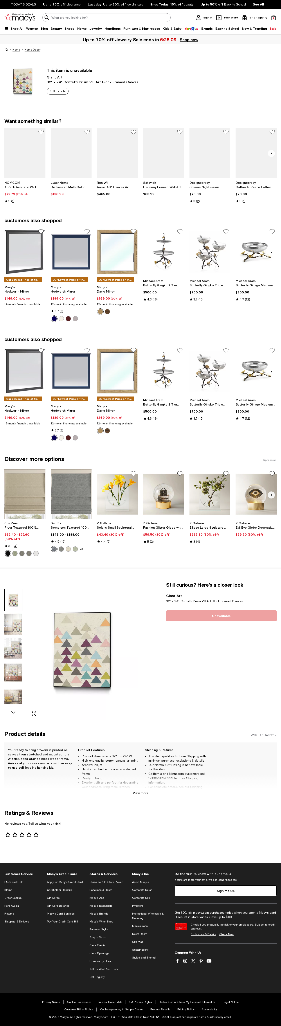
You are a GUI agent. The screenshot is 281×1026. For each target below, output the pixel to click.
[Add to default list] (41, 132)
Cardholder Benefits (59, 889)
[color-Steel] (22, 553)
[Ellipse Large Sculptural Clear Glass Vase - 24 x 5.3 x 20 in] (210, 494)
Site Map (137, 941)
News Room (139, 933)
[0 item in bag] (273, 17)
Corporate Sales (142, 889)
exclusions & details (190, 760)
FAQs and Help (13, 882)
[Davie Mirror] (117, 252)
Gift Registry (97, 977)
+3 (81, 549)
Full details (58, 91)
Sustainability (140, 949)
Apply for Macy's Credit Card (65, 882)
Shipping (196, 787)
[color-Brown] (68, 318)
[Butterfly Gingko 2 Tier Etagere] (163, 252)
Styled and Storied (144, 957)
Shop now (189, 39)
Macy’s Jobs (140, 926)
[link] (24, 191)
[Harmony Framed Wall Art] (163, 153)
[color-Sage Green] (75, 549)
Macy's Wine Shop (101, 921)
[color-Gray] (61, 549)
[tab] (13, 600)
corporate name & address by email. (209, 1017)
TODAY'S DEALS (23, 4)
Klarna (8, 889)
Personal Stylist (99, 929)
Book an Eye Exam (101, 961)
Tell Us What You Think (104, 969)
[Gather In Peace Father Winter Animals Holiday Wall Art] (256, 153)
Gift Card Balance (58, 905)
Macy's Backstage (101, 905)
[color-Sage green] (15, 553)
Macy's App (97, 897)
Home (16, 49)
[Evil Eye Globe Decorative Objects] (256, 494)
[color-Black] (8, 553)
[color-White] (61, 318)
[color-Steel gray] (29, 553)
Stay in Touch (98, 937)
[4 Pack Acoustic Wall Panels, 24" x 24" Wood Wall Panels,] (24, 153)
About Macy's (140, 882)
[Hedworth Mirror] (24, 252)
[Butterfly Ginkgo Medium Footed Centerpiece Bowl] (256, 252)
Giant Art (55, 77)
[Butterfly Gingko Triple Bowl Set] (210, 252)
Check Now (226, 934)
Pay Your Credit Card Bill (62, 921)
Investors (137, 905)
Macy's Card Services (60, 913)
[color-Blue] (54, 318)
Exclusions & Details (203, 934)
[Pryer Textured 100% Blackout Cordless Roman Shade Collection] (24, 494)
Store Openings (99, 953)
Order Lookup (13, 897)
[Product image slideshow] (83, 651)
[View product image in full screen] (33, 713)
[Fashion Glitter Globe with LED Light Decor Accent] (163, 494)
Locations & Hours (101, 889)
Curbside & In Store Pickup (106, 882)
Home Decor (32, 49)
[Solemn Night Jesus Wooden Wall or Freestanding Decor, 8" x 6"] (210, 153)
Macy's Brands (99, 913)
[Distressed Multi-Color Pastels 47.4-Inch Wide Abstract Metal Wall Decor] (71, 153)
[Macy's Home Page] (19, 17)
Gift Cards (53, 897)
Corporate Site (141, 897)
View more (140, 793)
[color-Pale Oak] (100, 311)
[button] (71, 651)
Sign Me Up (226, 891)
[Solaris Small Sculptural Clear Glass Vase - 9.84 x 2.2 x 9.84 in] (117, 494)
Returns (160, 791)
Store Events (97, 945)
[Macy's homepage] (6, 49)
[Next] (271, 153)
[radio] (54, 318)
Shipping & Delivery (16, 921)
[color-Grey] (75, 318)
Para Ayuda (11, 905)
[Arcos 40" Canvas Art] (117, 153)
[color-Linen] (68, 549)
